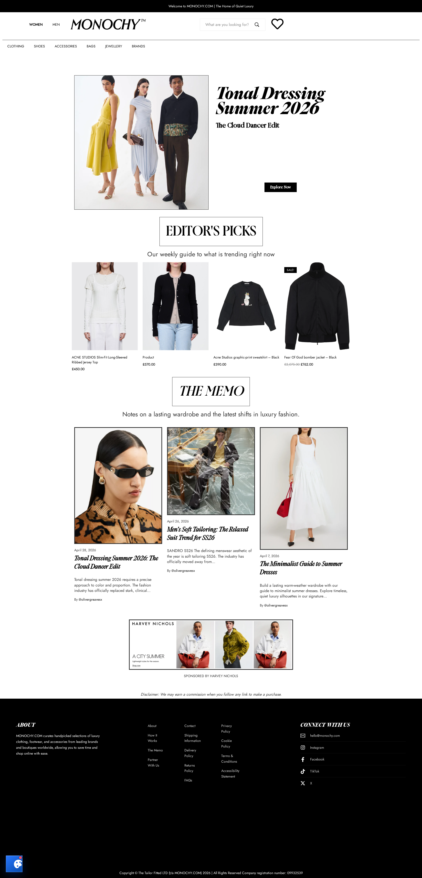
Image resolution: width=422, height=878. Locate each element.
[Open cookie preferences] (14, 864)
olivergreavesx (91, 599)
